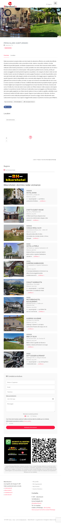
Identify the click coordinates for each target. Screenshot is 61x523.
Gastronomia (8, 48)
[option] (45, 22)
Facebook (8, 107)
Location (12, 55)
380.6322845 (47, 507)
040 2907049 (9, 101)
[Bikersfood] (10, 4)
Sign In (50, 4)
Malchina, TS (9, 45)
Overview (6, 55)
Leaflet (34, 159)
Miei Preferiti (36, 486)
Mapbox (39, 159)
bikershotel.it (8, 490)
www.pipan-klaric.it (29, 101)
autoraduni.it (8, 494)
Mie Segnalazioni (37, 484)
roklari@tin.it (19, 101)
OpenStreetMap (45, 159)
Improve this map (52, 159)
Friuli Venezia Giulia (10, 170)
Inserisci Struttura (37, 489)
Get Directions (11, 119)
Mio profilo (36, 481)
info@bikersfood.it (36, 503)
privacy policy (27, 421)
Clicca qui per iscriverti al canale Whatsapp (43, 509)
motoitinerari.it (8, 492)
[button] (6, 138)
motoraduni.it (8, 488)
